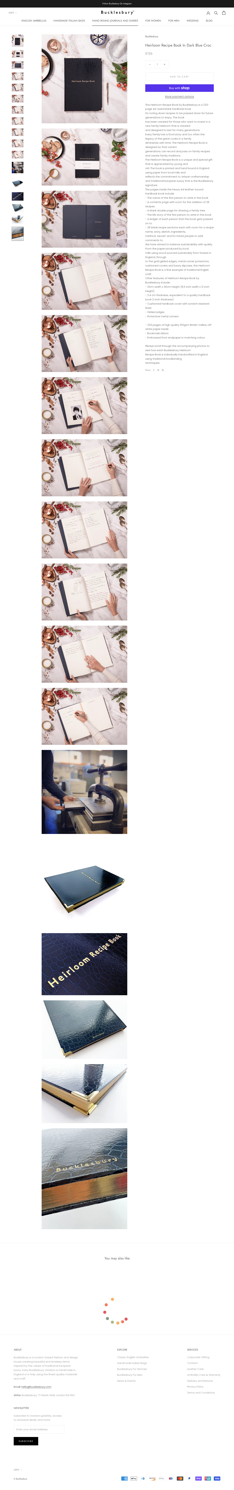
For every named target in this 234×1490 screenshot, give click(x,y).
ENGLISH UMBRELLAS (34, 20)
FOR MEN (173, 20)
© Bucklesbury (20, 1478)
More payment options (179, 96)
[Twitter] (158, 370)
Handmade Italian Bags (132, 1363)
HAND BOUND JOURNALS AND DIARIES (115, 20)
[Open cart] (223, 13)
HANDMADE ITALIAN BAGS (69, 20)
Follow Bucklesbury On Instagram (117, 3)
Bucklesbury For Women (132, 1369)
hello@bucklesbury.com (36, 1387)
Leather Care (195, 1369)
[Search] (216, 13)
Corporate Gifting (198, 1357)
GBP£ (11, 12)
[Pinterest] (163, 370)
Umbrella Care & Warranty (203, 1375)
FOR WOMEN (153, 20)
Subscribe (26, 1441)
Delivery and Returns (200, 1381)
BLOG (209, 20)
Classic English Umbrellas (133, 1357)
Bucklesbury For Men (130, 1375)
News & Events (126, 1381)
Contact (192, 1363)
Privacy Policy (195, 1386)
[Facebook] (154, 370)
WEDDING (193, 20)
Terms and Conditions (201, 1392)
